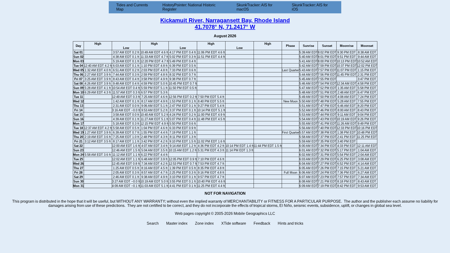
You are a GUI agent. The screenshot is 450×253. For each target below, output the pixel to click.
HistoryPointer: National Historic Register (189, 7)
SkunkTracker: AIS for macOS (254, 7)
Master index (177, 223)
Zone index (204, 223)
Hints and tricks (290, 223)
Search (153, 223)
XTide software (233, 223)
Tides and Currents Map (132, 7)
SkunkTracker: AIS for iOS (310, 7)
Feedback (262, 223)
